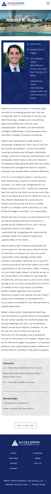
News (37, 458)
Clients (13, 463)
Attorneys (13, 458)
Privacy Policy (39, 484)
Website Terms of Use (16, 484)
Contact (13, 468)
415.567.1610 (35, 44)
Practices (37, 453)
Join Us (37, 463)
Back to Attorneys (25, 425)
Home (13, 453)
